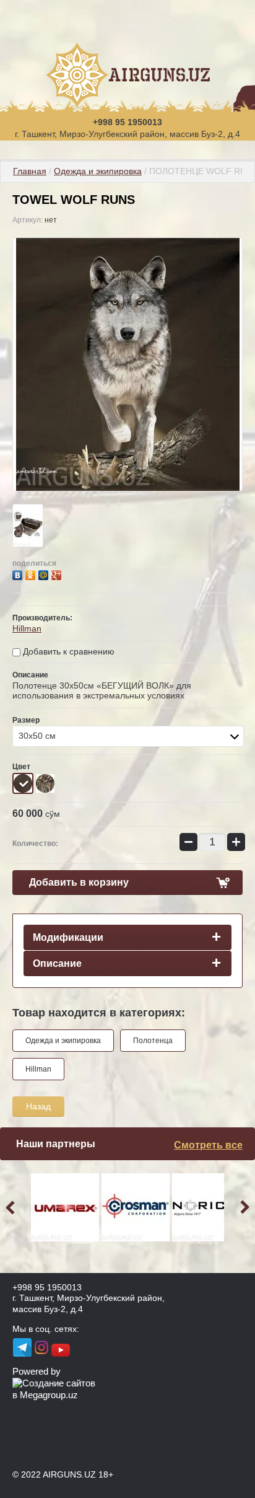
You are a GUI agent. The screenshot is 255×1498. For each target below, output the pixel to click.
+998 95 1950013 (127, 122)
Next (242, 1207)
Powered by (36, 1371)
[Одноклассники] (31, 573)
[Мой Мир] (44, 573)
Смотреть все (208, 1145)
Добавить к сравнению (67, 651)
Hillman (26, 628)
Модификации (68, 937)
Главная (29, 171)
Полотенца (153, 1040)
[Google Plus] (57, 573)
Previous (12, 1207)
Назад (38, 1106)
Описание (57, 963)
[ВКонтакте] (18, 573)
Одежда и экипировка (98, 171)
